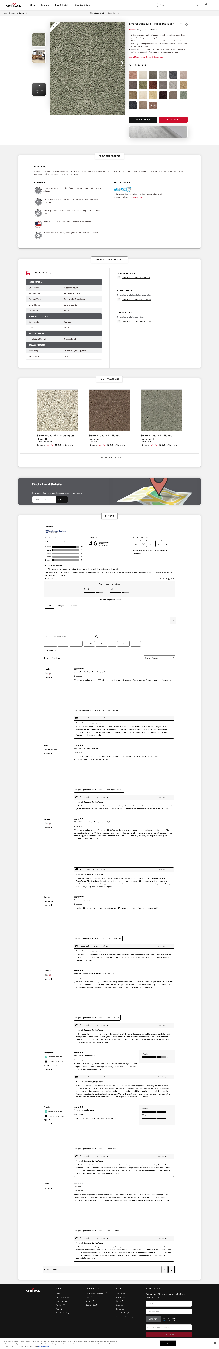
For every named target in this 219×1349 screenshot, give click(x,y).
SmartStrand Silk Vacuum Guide (137, 322)
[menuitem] (178, 5)
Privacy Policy (43, 1346)
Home (5, 13)
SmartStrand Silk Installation (136, 300)
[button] (122, 64)
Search (61, 499)
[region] (109, 1343)
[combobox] (178, 5)
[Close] (215, 1343)
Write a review (151, 29)
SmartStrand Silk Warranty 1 (136, 278)
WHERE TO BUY (143, 120)
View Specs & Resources (152, 57)
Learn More (134, 57)
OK (168, 1343)
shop (11, 13)
